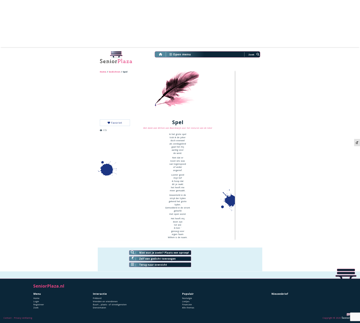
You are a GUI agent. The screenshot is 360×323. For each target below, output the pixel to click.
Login (36, 301)
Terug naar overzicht (153, 264)
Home (103, 71)
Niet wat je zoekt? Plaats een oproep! (164, 252)
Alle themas (188, 307)
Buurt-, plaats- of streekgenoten (110, 304)
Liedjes (186, 301)
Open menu (181, 54)
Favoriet (116, 122)
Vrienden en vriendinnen (105, 301)
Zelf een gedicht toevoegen (157, 258)
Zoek (36, 307)
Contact (8, 318)
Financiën (187, 304)
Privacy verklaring (23, 318)
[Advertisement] (180, 25)
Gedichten (114, 71)
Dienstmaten (99, 307)
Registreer (38, 304)
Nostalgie (187, 298)
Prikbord (97, 298)
